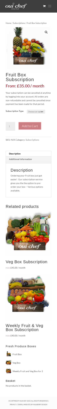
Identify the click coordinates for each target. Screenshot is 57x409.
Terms (19, 404)
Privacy (13, 404)
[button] (46, 32)
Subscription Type (14, 111)
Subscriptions (19, 23)
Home (8, 23)
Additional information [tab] (20, 159)
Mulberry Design (40, 404)
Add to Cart (30, 126)
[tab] (28, 162)
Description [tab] (15, 153)
